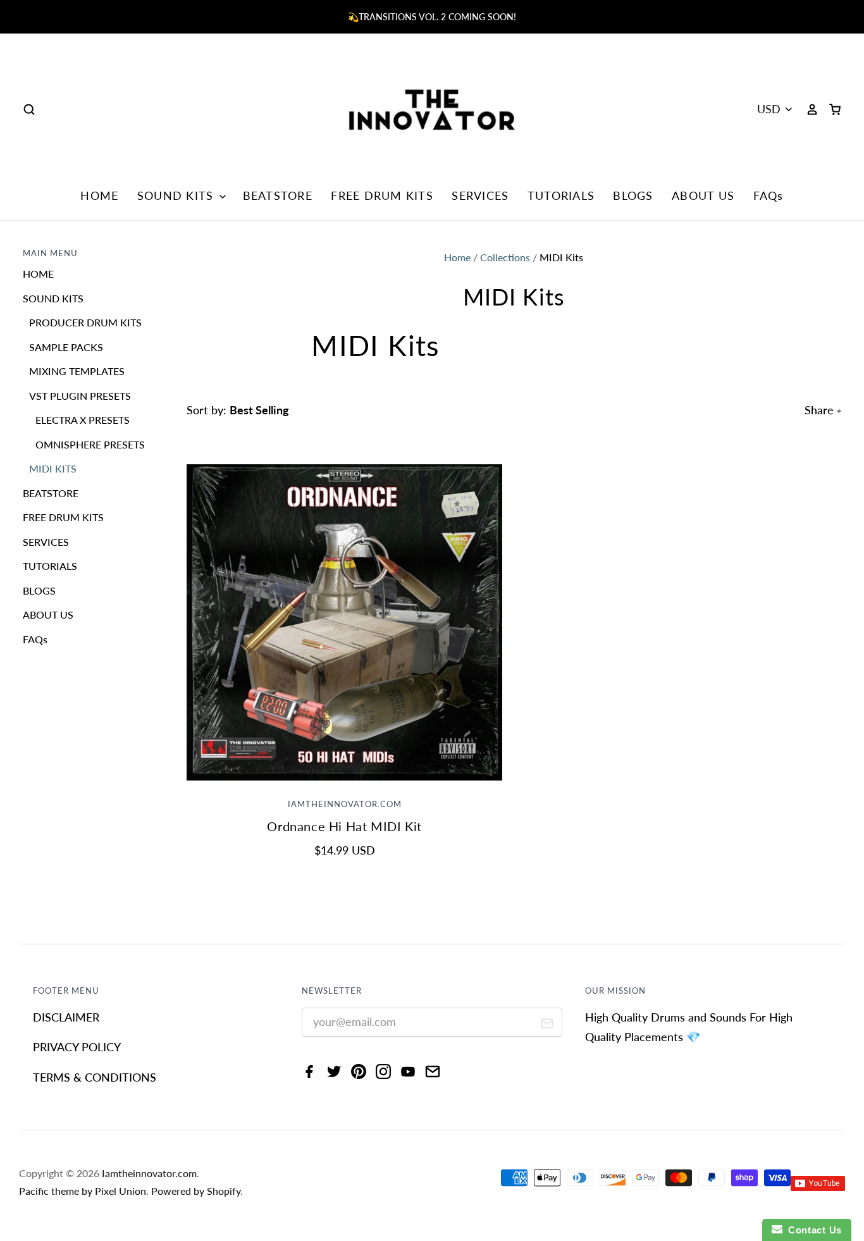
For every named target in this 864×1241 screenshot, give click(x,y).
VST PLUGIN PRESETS (80, 396)
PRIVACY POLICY (77, 1047)
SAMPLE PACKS (66, 347)
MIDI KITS (53, 468)
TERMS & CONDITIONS (94, 1077)
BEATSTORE (277, 195)
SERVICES (480, 195)
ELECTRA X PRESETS (82, 420)
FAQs (768, 195)
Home (457, 257)
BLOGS (633, 195)
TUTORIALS (561, 195)
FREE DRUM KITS (382, 195)
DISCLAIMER (66, 1017)
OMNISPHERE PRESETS (90, 444)
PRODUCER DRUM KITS (85, 322)
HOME (99, 195)
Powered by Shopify (195, 1191)
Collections (505, 257)
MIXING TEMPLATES (77, 371)
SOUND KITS (177, 195)
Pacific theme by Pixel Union (82, 1191)
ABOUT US (703, 195)
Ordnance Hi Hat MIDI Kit (344, 826)
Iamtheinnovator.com (345, 804)
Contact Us (812, 1230)
